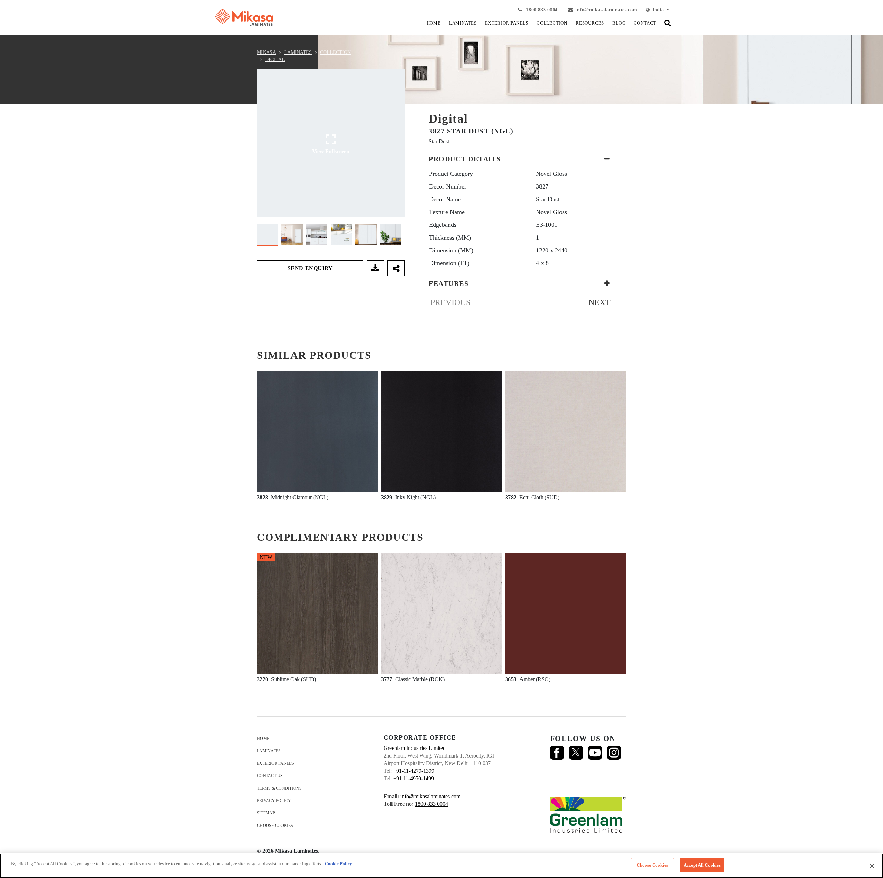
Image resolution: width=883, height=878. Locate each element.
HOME (434, 23)
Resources (590, 23)
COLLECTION (552, 23)
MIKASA (266, 52)
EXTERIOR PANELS (506, 23)
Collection (335, 52)
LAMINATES (463, 23)
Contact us (270, 775)
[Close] (872, 866)
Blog (618, 23)
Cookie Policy (338, 863)
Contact (645, 23)
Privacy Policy (274, 800)
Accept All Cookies (702, 865)
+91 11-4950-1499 (413, 778)
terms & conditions (279, 788)
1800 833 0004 (541, 9)
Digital (275, 59)
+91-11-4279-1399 (413, 771)
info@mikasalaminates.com (606, 9)
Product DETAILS (465, 159)
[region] (441, 865)
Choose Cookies (275, 825)
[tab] (520, 159)
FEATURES (448, 283)
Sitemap (266, 813)
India (657, 9)
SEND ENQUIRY (310, 268)
